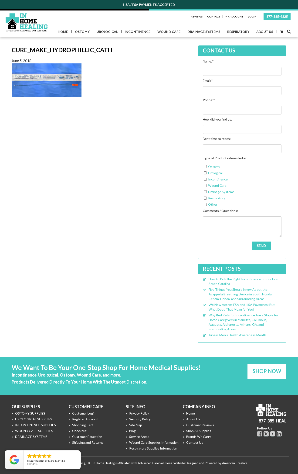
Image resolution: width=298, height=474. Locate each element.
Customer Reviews (200, 425)
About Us (193, 419)
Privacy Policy (139, 413)
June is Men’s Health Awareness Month (237, 335)
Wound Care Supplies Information (154, 442)
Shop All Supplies (198, 431)
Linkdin (279, 433)
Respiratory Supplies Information (153, 448)
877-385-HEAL (272, 420)
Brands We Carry (198, 437)
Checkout (79, 431)
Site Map (135, 425)
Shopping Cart (82, 425)
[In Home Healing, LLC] (26, 16)
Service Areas (139, 437)
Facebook (259, 433)
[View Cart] (281, 31)
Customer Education (87, 437)
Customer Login (83, 413)
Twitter (266, 433)
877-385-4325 (277, 16)
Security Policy (140, 419)
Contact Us (194, 442)
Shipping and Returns (87, 442)
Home (190, 413)
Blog (132, 431)
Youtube (272, 433)
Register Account (85, 419)
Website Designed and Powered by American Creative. (210, 463)
